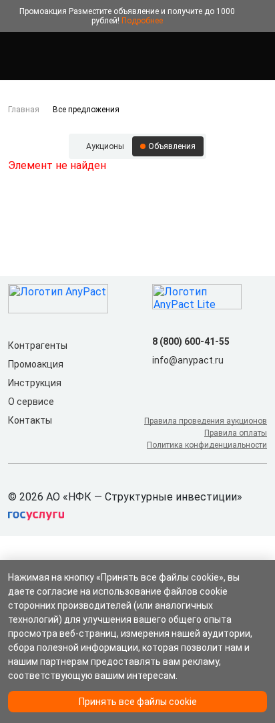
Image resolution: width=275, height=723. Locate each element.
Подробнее (142, 20)
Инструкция (34, 383)
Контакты (30, 420)
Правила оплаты (235, 433)
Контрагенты (37, 345)
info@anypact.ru (188, 360)
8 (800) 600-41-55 (191, 341)
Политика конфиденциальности (207, 445)
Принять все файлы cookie (138, 701)
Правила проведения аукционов (205, 421)
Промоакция (35, 364)
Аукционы (105, 146)
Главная (23, 109)
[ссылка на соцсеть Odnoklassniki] (182, 382)
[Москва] (259, 56)
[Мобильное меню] (16, 56)
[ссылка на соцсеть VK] (160, 382)
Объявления (172, 146)
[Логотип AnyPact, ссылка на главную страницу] (67, 56)
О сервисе (31, 401)
